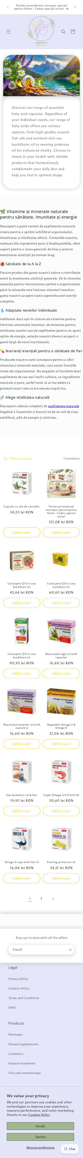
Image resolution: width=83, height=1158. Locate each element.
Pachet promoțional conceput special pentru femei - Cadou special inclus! (61, 511)
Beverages (16, 1034)
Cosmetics (16, 1054)
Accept (40, 1126)
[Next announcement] (75, 7)
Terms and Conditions (24, 998)
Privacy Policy (18, 979)
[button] (8, 31)
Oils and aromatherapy (25, 1073)
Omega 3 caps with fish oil (22, 862)
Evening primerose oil (61, 862)
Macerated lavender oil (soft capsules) (21, 726)
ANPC (13, 1007)
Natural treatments (22, 1063)
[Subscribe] (69, 950)
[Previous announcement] (8, 7)
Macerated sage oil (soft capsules (61, 655)
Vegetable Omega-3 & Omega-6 (61, 726)
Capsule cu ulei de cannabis (22, 506)
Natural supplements (23, 1044)
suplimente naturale (63, 406)
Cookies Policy (39, 1115)
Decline (40, 1137)
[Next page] (53, 898)
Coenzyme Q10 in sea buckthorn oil (22, 585)
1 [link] (30, 898)
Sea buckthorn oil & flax (21, 795)
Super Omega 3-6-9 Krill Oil (61, 795)
